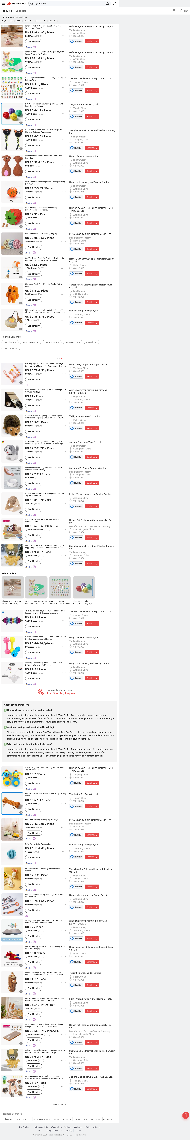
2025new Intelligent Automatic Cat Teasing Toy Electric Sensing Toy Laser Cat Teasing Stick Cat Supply (45, 311)
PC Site (87, 1127)
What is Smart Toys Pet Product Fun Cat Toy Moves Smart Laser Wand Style (12, 602)
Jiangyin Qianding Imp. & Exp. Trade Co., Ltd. (91, 78)
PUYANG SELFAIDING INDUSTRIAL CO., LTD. (90, 234)
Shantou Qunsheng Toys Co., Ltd (85, 442)
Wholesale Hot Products (61, 1127)
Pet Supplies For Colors (95, 342)
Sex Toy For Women (41, 1119)
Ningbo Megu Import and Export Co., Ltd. (89, 364)
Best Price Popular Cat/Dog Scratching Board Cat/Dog (45, 391)
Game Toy (67, 1119)
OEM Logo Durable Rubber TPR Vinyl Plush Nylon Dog (45, 79)
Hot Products (24, 1127)
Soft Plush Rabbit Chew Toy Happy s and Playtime (45, 869)
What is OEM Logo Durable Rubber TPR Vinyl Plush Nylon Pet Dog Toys (59, 602)
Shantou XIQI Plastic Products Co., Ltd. (88, 468)
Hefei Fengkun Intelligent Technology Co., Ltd (91, 26)
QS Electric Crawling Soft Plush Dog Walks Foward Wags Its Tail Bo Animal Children (44, 442)
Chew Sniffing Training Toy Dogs (41, 819)
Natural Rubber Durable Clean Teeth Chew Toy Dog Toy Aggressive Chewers (45, 638)
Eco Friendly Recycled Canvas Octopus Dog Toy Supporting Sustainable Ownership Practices (45, 546)
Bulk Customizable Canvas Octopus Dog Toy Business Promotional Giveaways (45, 1051)
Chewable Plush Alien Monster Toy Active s (43, 285)
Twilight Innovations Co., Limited (85, 416)
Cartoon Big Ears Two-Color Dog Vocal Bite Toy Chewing (44, 768)
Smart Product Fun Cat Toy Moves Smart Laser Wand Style (43, 27)
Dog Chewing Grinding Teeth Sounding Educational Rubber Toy (41, 209)
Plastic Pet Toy (81, 1119)
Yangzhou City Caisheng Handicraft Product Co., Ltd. (90, 286)
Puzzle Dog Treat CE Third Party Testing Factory (45, 794)
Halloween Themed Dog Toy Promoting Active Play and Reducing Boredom (44, 131)
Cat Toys (56, 1119)
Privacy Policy (66, 1130)
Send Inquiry (34, 41)
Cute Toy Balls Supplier (38, 844)
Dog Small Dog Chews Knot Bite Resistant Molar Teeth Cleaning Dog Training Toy (45, 365)
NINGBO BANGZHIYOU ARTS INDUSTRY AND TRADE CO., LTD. (91, 209)
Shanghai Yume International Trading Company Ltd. (92, 131)
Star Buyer (78, 1127)
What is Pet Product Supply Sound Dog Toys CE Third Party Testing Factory (82, 602)
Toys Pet (26, 1119)
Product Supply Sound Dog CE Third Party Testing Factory (44, 105)
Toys (12, 21)
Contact (78, 1130)
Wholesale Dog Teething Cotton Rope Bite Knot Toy (44, 895)
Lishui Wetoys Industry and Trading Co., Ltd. (90, 494)
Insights (96, 1127)
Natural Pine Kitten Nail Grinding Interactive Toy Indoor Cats (44, 494)
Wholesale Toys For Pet (69, 342)
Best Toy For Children (13, 348)
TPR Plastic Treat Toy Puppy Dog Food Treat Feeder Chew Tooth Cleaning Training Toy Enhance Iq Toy (45, 612)
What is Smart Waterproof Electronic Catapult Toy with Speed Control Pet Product (36, 602)
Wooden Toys (29, 21)
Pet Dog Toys (108, 1119)
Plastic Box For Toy (12, 1119)
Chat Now (78, 41)
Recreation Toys (25, 342)
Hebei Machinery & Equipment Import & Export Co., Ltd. (91, 260)
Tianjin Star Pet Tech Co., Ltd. (83, 104)
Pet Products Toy (45, 342)
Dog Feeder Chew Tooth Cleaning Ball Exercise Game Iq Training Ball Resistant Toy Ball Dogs (45, 1077)
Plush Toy (8, 342)
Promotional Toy (41, 21)
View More (58, 1104)
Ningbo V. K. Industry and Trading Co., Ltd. (89, 182)
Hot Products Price (41, 1127)
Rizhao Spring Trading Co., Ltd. (84, 310)
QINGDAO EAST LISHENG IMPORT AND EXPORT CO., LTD (88, 391)
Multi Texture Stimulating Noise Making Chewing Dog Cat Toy (45, 183)
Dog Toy (4, 21)
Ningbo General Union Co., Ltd (84, 156)
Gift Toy (19, 21)
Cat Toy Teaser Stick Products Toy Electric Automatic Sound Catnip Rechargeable (44, 259)
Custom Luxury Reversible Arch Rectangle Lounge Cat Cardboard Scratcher (44, 1025)
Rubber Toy (53, 21)
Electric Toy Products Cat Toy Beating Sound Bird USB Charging (45, 947)
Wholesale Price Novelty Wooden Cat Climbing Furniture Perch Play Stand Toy (44, 999)
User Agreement (51, 1130)
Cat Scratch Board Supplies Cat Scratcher (42, 520)
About (40, 1130)
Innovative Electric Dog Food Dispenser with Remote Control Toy (43, 468)
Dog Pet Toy (95, 1119)
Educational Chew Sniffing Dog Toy (41, 233)
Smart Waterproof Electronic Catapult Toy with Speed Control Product (44, 53)
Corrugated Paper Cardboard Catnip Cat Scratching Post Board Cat (43, 921)
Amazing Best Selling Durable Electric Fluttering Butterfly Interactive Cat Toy (45, 664)
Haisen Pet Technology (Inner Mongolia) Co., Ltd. (90, 521)
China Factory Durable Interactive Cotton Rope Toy (43, 157)
